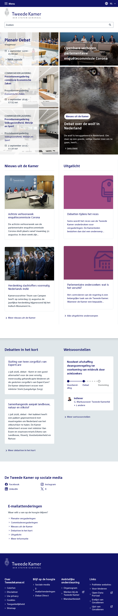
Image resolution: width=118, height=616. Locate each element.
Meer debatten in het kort (22, 450)
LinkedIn (11, 489)
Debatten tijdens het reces (83, 214)
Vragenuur (10, 44)
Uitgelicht (14, 535)
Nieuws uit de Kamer (20, 526)
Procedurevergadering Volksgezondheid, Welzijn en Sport (19, 123)
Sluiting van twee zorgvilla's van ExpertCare (27, 363)
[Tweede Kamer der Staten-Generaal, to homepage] (23, 13)
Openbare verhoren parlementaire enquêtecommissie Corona (86, 53)
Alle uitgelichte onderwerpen (82, 315)
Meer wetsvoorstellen (78, 416)
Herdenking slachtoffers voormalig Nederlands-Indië (29, 287)
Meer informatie (19, 538)
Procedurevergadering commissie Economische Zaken (18, 80)
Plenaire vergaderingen (22, 518)
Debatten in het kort (20, 531)
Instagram (48, 485)
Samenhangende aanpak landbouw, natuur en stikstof (29, 406)
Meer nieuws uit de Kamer (22, 317)
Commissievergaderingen (23, 522)
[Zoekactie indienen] (110, 25)
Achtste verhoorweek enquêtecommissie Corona (24, 215)
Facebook (12, 485)
